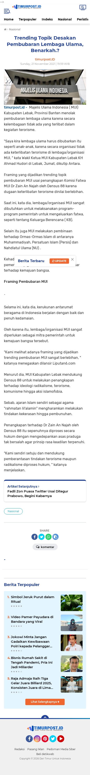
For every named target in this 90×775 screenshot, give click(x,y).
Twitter (54, 744)
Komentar (47, 547)
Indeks (47, 19)
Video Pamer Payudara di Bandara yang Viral (32, 619)
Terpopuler (27, 19)
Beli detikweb (45, 754)
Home (9, 19)
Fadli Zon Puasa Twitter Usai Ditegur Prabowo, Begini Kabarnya (37, 493)
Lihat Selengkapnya (44, 701)
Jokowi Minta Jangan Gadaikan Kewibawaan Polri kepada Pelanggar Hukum (30, 641)
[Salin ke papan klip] (55, 537)
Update (60, 261)
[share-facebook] (34, 537)
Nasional (65, 19)
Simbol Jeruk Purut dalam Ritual (32, 599)
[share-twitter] (41, 537)
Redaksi (19, 749)
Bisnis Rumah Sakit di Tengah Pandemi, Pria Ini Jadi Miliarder (31, 662)
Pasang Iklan (35, 749)
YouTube (63, 744)
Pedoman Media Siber (61, 749)
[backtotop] (45, 719)
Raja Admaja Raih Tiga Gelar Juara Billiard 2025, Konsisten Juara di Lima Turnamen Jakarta (31, 683)
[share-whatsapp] (48, 537)
